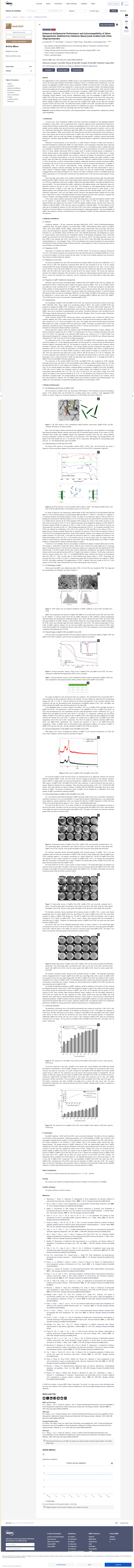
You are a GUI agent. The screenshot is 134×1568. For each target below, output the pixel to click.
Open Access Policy (53, 1541)
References (10, 101)
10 (76, 130)
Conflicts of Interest (12, 99)
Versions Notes (77, 70)
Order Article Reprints (107, 25)
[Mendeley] (65, 1399)
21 (50, 550)
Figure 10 (77, 1071)
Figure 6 (78, 805)
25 (68, 799)
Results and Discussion (14, 90)
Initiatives (84, 4)
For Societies (72, 1549)
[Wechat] (58, 1399)
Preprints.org (93, 1541)
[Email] (44, 1399)
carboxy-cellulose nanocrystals (60, 110)
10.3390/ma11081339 (40, 17)
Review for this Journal (18, 37)
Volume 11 (23, 17)
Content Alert (124, 1523)
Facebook (112, 1539)
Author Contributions (13, 95)
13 (64, 145)
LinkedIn (112, 1537)
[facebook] (55, 1399)
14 (85, 167)
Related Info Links (12, 51)
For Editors (71, 1541)
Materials (15, 17)
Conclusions (10, 92)
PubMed (79, 1206)
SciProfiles (92, 1546)
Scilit (108, 1201)
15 (81, 178)
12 (112, 134)
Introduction (10, 86)
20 (58, 525)
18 (108, 523)
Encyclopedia (93, 1549)
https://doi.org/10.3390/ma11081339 (71, 60)
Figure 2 (45, 448)
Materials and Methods (13, 88)
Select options (11, 1545)
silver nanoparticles (93, 110)
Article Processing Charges (55, 1537)
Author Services (71, 4)
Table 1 (92, 637)
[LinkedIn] (51, 1399)
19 (110, 523)
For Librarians (72, 1544)
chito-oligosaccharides (78, 110)
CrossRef (102, 1201)
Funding (9, 97)
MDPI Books (92, 1539)
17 (47, 182)
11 (110, 134)
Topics (48, 4)
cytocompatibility (48, 112)
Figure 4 (84, 637)
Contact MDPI (51, 1544)
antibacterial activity (107, 110)
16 (102, 178)
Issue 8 (30, 17)
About (93, 4)
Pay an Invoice (51, 1539)
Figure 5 (80, 733)
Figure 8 (95, 924)
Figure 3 (74, 570)
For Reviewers (72, 1539)
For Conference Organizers (76, 1551)
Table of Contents (12, 80)
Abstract (9, 84)
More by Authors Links (13, 56)
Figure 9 (78, 1012)
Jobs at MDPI (51, 1546)
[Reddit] (62, 1399)
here (52, 1443)
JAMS (90, 1551)
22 (80, 554)
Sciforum (91, 1537)
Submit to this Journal (19, 32)
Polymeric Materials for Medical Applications (82, 66)
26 (70, 799)
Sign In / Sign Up (114, 4)
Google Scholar (93, 1201)
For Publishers (72, 1546)
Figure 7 (84, 865)
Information (58, 4)
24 (92, 787)
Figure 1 (85, 391)
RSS (116, 1523)
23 (82, 554)
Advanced (123, 11)
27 (73, 996)
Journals (39, 4)
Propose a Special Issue (19, 41)
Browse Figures (63, 70)
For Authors (71, 1537)
